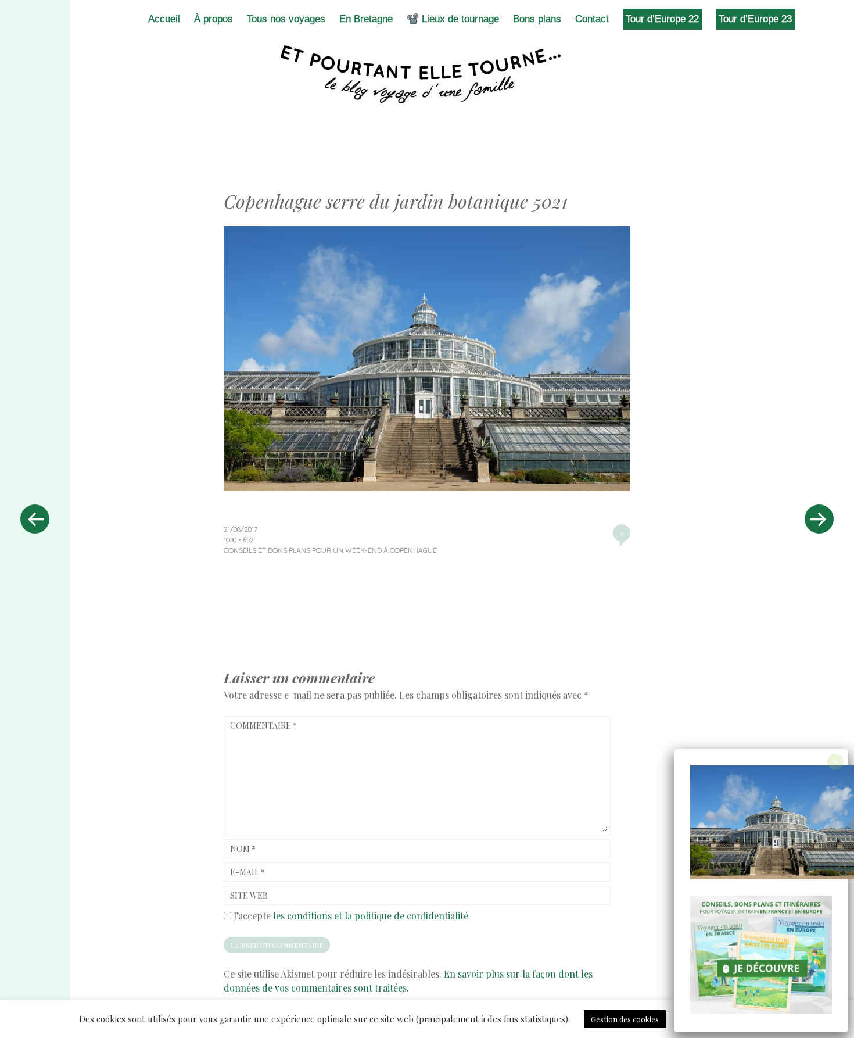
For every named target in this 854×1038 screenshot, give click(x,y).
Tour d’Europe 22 (662, 18)
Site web (249, 895)
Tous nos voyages (286, 18)
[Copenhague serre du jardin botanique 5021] (427, 487)
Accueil (164, 18)
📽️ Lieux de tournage (453, 18)
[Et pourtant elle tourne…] (427, 74)
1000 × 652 (239, 539)
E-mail (247, 872)
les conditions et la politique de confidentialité (370, 916)
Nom (243, 848)
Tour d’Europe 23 (755, 18)
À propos (213, 18)
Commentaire (263, 725)
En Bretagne (366, 18)
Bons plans (537, 18)
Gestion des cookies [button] (625, 1019)
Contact (592, 18)
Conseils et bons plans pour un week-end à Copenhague (330, 550)
